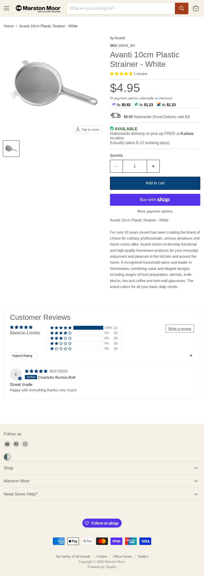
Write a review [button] (179, 329)
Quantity (116, 155)
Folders (102, 556)
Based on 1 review (25, 332)
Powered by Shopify (102, 567)
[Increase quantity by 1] (153, 166)
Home (9, 26)
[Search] (181, 8)
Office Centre (122, 556)
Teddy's (143, 556)
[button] (122, 74)
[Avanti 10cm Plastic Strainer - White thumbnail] (11, 149)
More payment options (155, 211)
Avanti (120, 38)
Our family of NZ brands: (73, 556)
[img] (37, 371)
